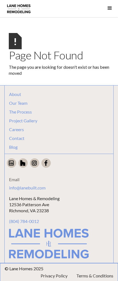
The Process (20, 112)
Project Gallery (23, 121)
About (15, 94)
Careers (16, 129)
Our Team (18, 103)
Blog (13, 147)
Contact (16, 138)
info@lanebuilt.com (27, 187)
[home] (18, 9)
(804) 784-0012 (24, 221)
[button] (110, 8)
